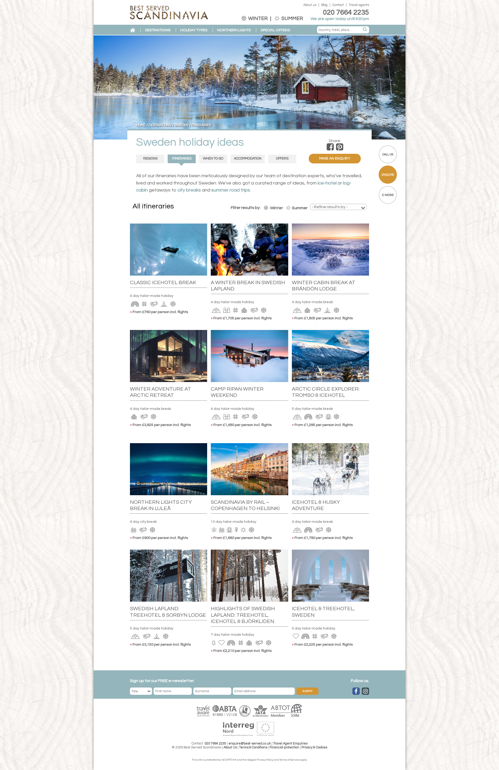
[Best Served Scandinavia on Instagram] (365, 691)
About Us (230, 747)
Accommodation (247, 158)
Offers (282, 158)
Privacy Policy (265, 760)
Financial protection (284, 747)
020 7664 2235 (346, 12)
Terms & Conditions (253, 747)
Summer (291, 18)
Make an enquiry (335, 158)
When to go (213, 158)
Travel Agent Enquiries (290, 743)
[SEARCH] (365, 29)
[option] (249, 87)
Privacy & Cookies (314, 747)
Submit (307, 691)
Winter (258, 18)
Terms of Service (289, 760)
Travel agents (359, 5)
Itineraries (182, 158)
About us (309, 5)
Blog (324, 5)
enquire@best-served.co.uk (249, 743)
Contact (338, 5)
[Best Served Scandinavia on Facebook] (356, 691)
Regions (150, 158)
